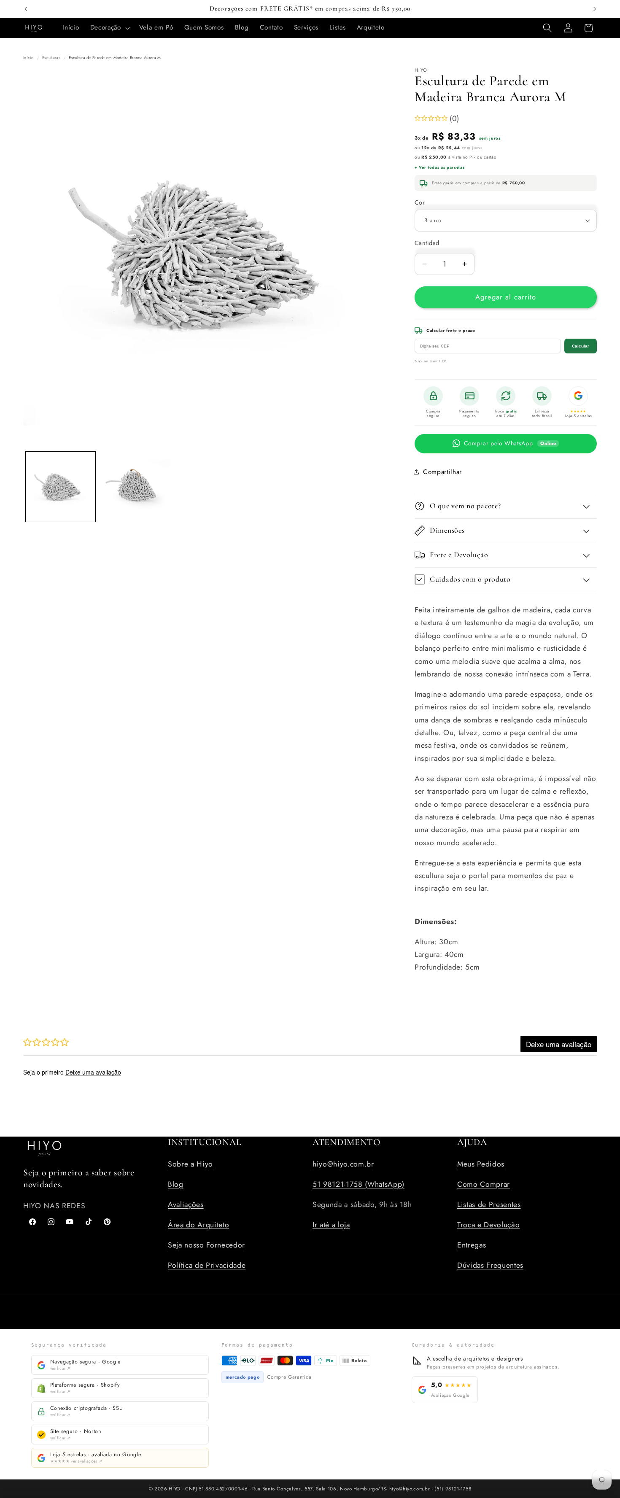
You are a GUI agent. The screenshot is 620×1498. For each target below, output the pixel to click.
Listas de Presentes (489, 1204)
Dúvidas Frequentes (490, 1265)
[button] (109, 28)
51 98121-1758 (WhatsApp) (358, 1184)
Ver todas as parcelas (441, 167)
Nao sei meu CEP (431, 361)
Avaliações (186, 1204)
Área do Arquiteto (198, 1224)
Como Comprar (483, 1184)
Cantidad (427, 243)
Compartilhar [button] (442, 471)
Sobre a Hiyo (190, 1164)
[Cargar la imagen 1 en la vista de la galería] (61, 487)
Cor (420, 202)
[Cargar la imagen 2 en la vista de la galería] (135, 487)
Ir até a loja (331, 1224)
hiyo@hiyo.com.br (343, 1164)
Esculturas (51, 58)
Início (28, 58)
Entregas (471, 1244)
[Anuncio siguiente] (594, 9)
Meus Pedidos (480, 1164)
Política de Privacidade (206, 1265)
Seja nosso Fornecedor (206, 1244)
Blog (175, 1184)
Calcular (580, 346)
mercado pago (243, 1377)
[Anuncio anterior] (25, 9)
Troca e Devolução (488, 1224)
